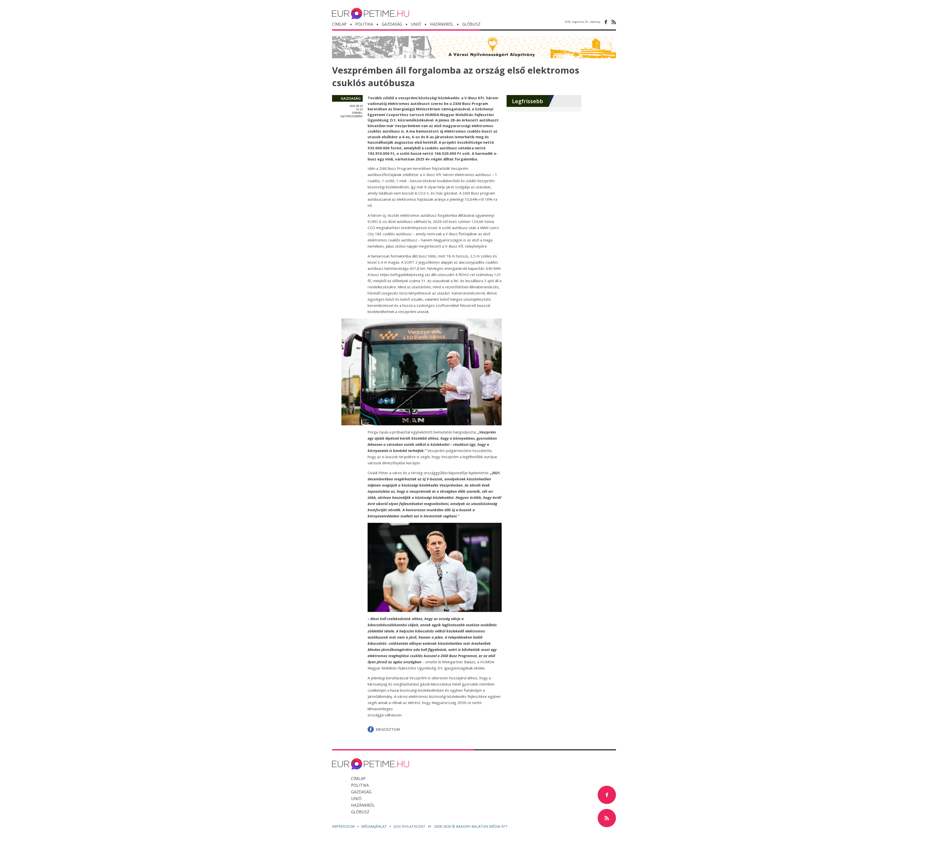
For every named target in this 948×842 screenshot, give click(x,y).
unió (416, 24)
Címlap (339, 24)
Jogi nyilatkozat (410, 826)
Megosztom (388, 729)
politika (364, 24)
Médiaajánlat (374, 826)
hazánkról (442, 24)
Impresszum (344, 826)
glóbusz (360, 812)
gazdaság (351, 98)
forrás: (357, 113)
